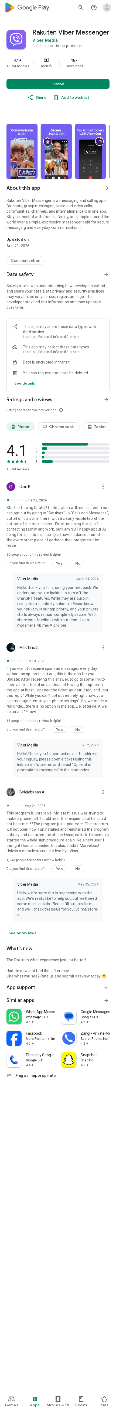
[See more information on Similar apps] (106, 1000)
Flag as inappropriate (31, 1075)
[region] (58, 63)
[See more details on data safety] (24, 383)
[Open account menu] (106, 7)
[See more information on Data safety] (106, 274)
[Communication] (25, 260)
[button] (50, 66)
